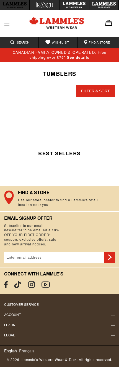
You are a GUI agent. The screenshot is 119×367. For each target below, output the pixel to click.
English (10, 351)
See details (78, 57)
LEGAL (9, 335)
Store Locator (59, 198)
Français (26, 351)
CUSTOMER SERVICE (21, 304)
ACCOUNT (12, 314)
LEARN (9, 324)
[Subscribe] (109, 257)
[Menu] (7, 23)
